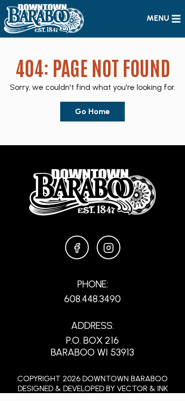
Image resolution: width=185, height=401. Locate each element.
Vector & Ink (142, 388)
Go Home (92, 111)
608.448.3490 (92, 299)
